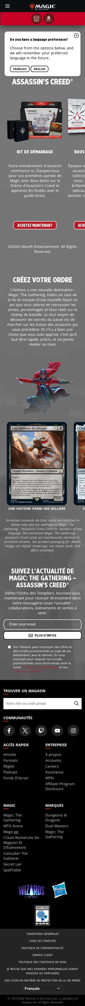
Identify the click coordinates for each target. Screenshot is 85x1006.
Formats (10, 760)
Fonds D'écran (15, 777)
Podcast (10, 772)
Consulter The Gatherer (15, 856)
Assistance (54, 772)
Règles (9, 766)
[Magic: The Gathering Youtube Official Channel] (57, 730)
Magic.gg (10, 831)
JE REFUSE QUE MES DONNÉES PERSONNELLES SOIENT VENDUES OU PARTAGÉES (42, 971)
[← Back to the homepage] (42, 5)
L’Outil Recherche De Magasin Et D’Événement (21, 842)
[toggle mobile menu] (7, 6)
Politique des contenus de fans (42, 962)
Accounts (53, 760)
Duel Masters (56, 825)
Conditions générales (27, 671)
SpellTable (12, 870)
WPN (49, 777)
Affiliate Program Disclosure (60, 786)
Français (20, 69)
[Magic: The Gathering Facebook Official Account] (9, 730)
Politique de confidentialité (40, 667)
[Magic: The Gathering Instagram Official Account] (73, 730)
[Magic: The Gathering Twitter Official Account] (25, 730)
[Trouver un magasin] (76, 703)
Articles (9, 754)
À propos (53, 754)
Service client (42, 955)
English (39, 69)
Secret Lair (12, 864)
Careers (52, 766)
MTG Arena (13, 825)
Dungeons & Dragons (56, 817)
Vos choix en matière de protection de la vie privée (42, 980)
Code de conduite (42, 941)
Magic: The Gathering (12, 817)
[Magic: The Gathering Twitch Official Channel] (41, 730)
